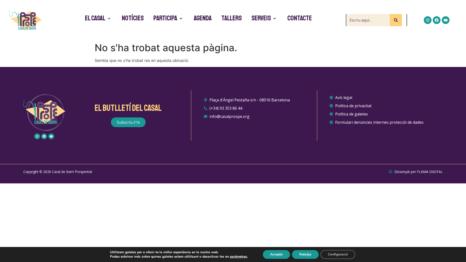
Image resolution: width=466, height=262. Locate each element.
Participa (165, 18)
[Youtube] (445, 20)
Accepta (276, 254)
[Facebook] (437, 20)
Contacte (299, 18)
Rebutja (305, 254)
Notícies (133, 18)
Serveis (261, 18)
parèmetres (238, 256)
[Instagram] (428, 20)
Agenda (203, 18)
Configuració (338, 254)
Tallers (231, 18)
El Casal (95, 18)
